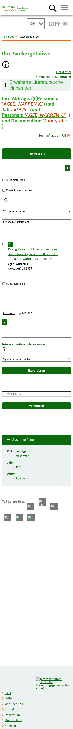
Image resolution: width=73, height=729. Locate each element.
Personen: (34, 115)
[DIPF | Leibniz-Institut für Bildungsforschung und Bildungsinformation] (58, 24)
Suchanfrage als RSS (53, 135)
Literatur (9, 36)
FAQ (8, 693)
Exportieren (36, 370)
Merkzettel (63, 72)
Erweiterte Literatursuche (36, 85)
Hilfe (8, 698)
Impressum (12, 715)
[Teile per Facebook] (30, 506)
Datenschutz (13, 720)
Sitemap (10, 725)
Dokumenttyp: (39, 120)
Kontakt (10, 709)
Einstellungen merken (19, 190)
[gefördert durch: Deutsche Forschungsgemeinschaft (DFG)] (53, 683)
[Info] (6, 200)
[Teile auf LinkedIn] (7, 517)
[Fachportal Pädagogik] (16, 8)
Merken (27, 313)
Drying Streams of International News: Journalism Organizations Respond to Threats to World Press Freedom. (33, 254)
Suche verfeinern (24, 439)
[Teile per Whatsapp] (54, 506)
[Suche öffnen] (53, 8)
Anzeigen (9, 313)
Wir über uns (14, 704)
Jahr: (14, 109)
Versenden (36, 405)
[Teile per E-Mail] (19, 517)
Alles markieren (15, 179)
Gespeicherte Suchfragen (53, 76)
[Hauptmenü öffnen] (65, 8)
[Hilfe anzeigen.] (6, 65)
